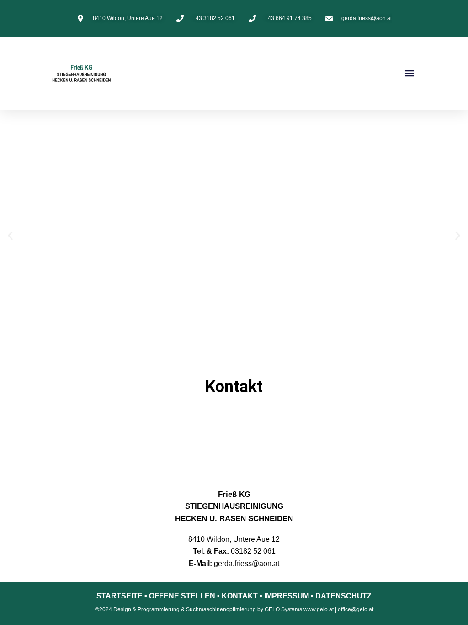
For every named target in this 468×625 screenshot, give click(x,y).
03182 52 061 (253, 551)
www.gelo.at (318, 609)
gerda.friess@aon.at (246, 563)
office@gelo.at (355, 609)
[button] (409, 73)
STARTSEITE (119, 596)
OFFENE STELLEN (182, 596)
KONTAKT (240, 596)
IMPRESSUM (286, 596)
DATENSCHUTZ (343, 596)
